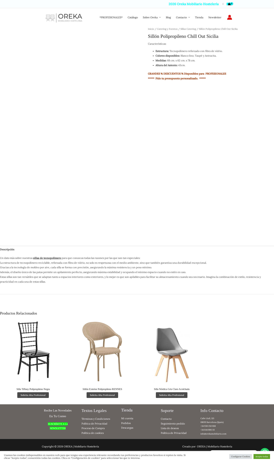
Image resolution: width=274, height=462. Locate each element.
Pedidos (126, 423)
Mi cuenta (127, 418)
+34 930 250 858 (208, 426)
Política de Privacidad (94, 423)
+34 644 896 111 (207, 429)
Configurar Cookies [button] (240, 456)
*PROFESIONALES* (111, 17)
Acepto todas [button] (261, 456)
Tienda (199, 17)
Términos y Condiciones (96, 418)
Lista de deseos (170, 428)
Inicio (151, 28)
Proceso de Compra (93, 428)
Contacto (181, 17)
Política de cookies (93, 433)
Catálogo (133, 17)
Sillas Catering (188, 28)
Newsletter (214, 17)
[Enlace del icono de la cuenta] (229, 17)
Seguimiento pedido (173, 423)
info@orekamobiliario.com (213, 433)
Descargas (127, 427)
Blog (168, 17)
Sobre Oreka (150, 17)
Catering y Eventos (167, 28)
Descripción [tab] (7, 249)
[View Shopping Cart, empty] (229, 4)
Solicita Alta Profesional (33, 395)
